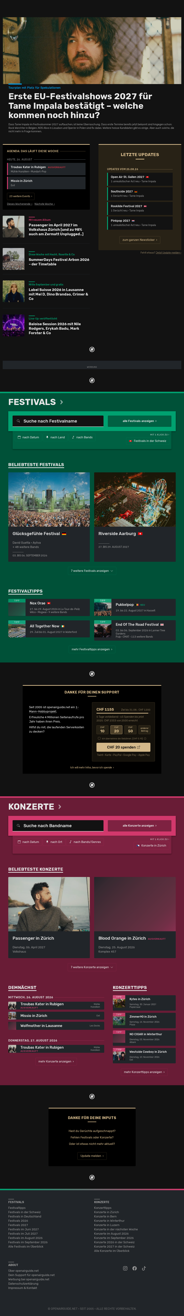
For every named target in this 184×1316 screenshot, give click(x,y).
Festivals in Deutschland (24, 1216)
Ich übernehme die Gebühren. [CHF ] (122, 738)
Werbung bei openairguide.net (28, 1279)
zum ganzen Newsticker (139, 240)
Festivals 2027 (18, 1225)
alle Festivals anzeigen (138, 421)
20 (116, 729)
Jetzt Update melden (168, 252)
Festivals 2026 (18, 1220)
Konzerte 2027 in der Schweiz (114, 1246)
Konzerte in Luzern (106, 1225)
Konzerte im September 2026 (114, 1238)
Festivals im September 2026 (28, 1242)
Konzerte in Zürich (153, 845)
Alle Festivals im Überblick (25, 1246)
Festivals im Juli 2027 (23, 1233)
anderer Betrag (145, 729)
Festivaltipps (17, 1208)
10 (102, 729)
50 (130, 729)
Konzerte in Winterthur (109, 1220)
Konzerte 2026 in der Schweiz (114, 1242)
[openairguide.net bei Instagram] (125, 1268)
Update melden (90, 1156)
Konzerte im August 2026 (111, 1233)
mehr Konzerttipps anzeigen (143, 1072)
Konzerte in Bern (105, 1216)
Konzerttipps (102, 1208)
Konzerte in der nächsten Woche (116, 1229)
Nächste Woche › (44, 204)
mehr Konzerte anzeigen (54, 1061)
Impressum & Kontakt (22, 1288)
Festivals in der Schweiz (149, 441)
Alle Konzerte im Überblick (111, 1251)
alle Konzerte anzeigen (138, 825)
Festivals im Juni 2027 (23, 1229)
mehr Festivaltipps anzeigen (91, 649)
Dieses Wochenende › (19, 204)
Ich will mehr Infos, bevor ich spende (91, 767)
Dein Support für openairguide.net (31, 1275)
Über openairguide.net (23, 1270)
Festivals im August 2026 (25, 1238)
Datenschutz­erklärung (23, 1283)
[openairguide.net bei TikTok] (144, 1268)
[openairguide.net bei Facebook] (134, 1268)
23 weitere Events (19, 196)
